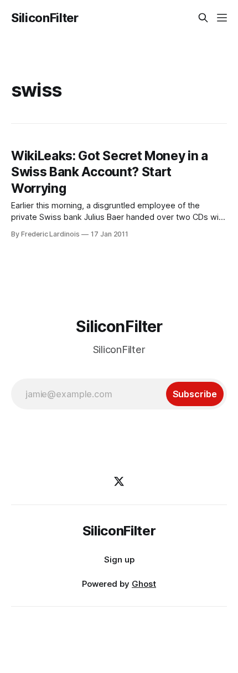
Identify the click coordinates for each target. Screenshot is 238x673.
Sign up (119, 559)
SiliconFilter (45, 18)
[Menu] (222, 18)
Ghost (144, 584)
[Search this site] (203, 18)
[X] (119, 481)
